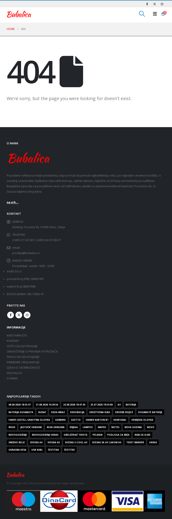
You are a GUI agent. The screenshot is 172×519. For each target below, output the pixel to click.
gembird (60, 419)
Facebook (10, 315)
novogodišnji (18, 434)
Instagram (27, 315)
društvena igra (99, 412)
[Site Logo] (19, 14)
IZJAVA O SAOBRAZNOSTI (23, 368)
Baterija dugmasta (21, 412)
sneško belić (17, 442)
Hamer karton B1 (97, 419)
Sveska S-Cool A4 (76, 442)
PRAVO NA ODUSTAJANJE (23, 357)
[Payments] (86, 500)
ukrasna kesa (17, 449)
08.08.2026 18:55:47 (20, 404)
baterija (131, 404)
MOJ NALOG (14, 373)
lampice (88, 427)
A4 (119, 404)
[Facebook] (147, 4)
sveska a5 (53, 442)
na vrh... (12, 202)
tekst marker (135, 442)
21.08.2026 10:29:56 (47, 404)
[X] (154, 4)
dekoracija (77, 412)
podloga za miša (118, 434)
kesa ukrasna (55, 427)
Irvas (12, 427)
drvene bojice (124, 412)
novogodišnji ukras (45, 434)
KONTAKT (13, 341)
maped (102, 427)
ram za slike (142, 434)
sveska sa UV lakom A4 (106, 442)
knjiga (74, 427)
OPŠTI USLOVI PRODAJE (22, 346)
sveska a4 (36, 442)
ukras (153, 442)
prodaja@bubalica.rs (26, 253)
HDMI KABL (119, 419)
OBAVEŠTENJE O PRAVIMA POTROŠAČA (32, 351)
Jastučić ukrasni (31, 427)
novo (150, 427)
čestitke (69, 449)
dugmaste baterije (150, 412)
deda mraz (58, 412)
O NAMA (12, 378)
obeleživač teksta (75, 434)
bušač (42, 412)
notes (115, 427)
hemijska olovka (142, 419)
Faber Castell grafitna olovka (29, 419)
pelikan (97, 434)
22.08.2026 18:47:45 (74, 404)
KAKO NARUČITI (17, 335)
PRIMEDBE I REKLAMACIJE (23, 362)
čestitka (53, 449)
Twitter (18, 315)
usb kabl (37, 449)
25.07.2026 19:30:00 (101, 404)
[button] (142, 14)
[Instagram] (162, 4)
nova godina (133, 427)
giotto (76, 419)
